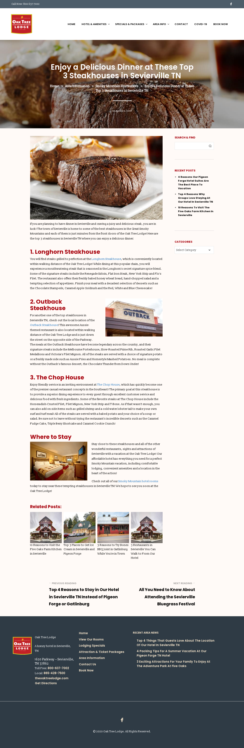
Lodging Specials (92, 646)
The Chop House (108, 385)
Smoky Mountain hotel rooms (138, 481)
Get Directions (46, 683)
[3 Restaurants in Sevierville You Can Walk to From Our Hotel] (147, 527)
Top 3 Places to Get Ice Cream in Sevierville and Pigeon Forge (79, 549)
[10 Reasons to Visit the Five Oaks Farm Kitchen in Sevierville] (46, 527)
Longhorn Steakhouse (106, 259)
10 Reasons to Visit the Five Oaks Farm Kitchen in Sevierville (46, 549)
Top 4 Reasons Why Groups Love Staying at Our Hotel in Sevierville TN (195, 198)
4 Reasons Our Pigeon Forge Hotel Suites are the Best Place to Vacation (193, 182)
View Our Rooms (91, 639)
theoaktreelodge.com (51, 678)
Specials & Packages (129, 24)
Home (71, 24)
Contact (181, 24)
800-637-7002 (31, 4)
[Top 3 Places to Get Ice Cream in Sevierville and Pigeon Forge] (79, 527)
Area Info (159, 24)
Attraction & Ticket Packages (101, 652)
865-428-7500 (54, 673)
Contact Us (87, 664)
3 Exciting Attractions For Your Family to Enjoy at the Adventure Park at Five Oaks (173, 664)
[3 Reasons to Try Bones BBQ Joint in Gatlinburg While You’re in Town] (113, 527)
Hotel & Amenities (94, 24)
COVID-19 (200, 24)
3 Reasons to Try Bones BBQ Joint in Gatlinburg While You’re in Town (113, 549)
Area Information (92, 658)
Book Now (220, 24)
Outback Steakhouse (44, 325)
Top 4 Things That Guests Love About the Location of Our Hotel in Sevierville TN (175, 643)
